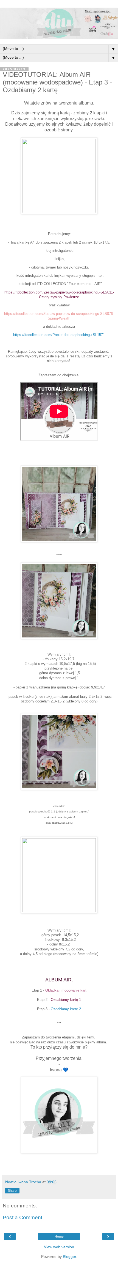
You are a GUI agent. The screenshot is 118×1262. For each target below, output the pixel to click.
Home (59, 1236)
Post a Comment (22, 1217)
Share (12, 1191)
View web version (59, 1247)
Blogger (69, 1256)
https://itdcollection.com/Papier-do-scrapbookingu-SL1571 (59, 335)
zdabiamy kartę (66, 1009)
